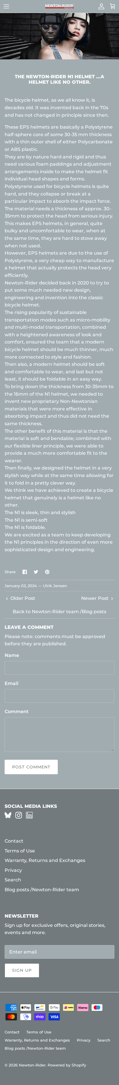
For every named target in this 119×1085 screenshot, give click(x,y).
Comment (17, 711)
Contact (14, 841)
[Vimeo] (8, 815)
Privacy (13, 870)
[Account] (100, 6)
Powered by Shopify (67, 1065)
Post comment (31, 767)
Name (12, 655)
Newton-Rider (32, 1065)
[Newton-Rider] (59, 6)
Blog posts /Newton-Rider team (42, 889)
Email (11, 683)
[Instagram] (18, 815)
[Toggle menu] (6, 6)
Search (13, 880)
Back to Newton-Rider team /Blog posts (59, 611)
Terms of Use (20, 851)
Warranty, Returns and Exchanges (45, 860)
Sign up (22, 970)
